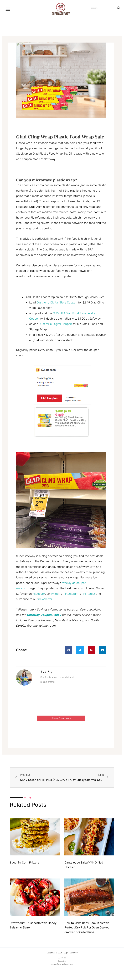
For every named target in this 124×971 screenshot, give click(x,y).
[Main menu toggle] (7, 9)
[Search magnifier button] (118, 8)
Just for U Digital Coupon (55, 324)
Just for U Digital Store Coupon (56, 302)
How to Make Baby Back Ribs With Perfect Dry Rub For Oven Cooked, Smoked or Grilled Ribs (87, 927)
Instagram (71, 593)
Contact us (62, 961)
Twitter (55, 593)
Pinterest (89, 593)
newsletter (45, 599)
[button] (68, 650)
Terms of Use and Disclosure (62, 964)
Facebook (39, 593)
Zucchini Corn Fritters (24, 862)
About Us (62, 958)
